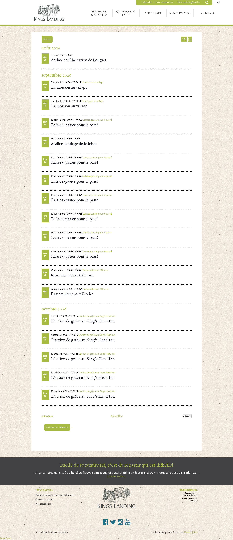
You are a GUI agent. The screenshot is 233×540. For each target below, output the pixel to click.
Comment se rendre (44, 499)
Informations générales (188, 2)
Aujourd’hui (116, 416)
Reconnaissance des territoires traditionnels (55, 495)
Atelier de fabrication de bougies (78, 60)
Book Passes (5, 538)
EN (218, 2)
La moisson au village (69, 87)
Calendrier (146, 2)
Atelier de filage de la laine (73, 143)
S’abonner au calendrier (57, 427)
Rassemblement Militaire (72, 275)
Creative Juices (191, 532)
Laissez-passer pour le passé (74, 124)
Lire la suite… (116, 476)
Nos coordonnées (164, 2)
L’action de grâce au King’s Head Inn (83, 321)
